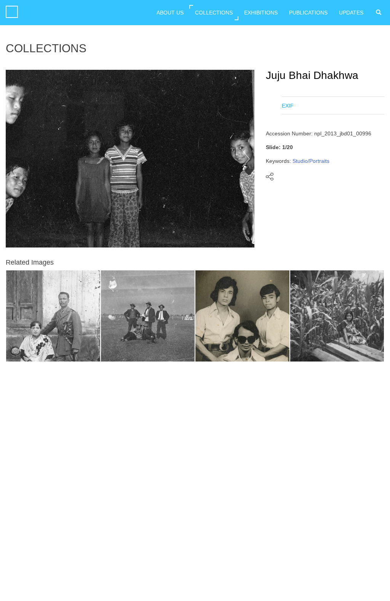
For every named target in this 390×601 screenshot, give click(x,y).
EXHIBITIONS (261, 13)
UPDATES (351, 13)
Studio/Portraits (310, 161)
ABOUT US (170, 13)
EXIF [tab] (288, 106)
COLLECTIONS (214, 13)
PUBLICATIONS (308, 13)
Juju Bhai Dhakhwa (312, 75)
